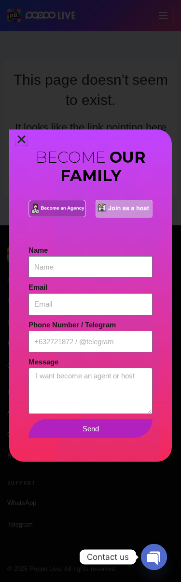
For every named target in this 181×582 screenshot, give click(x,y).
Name (38, 250)
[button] (21, 139)
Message (43, 362)
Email (37, 287)
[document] (90, 291)
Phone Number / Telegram (72, 325)
